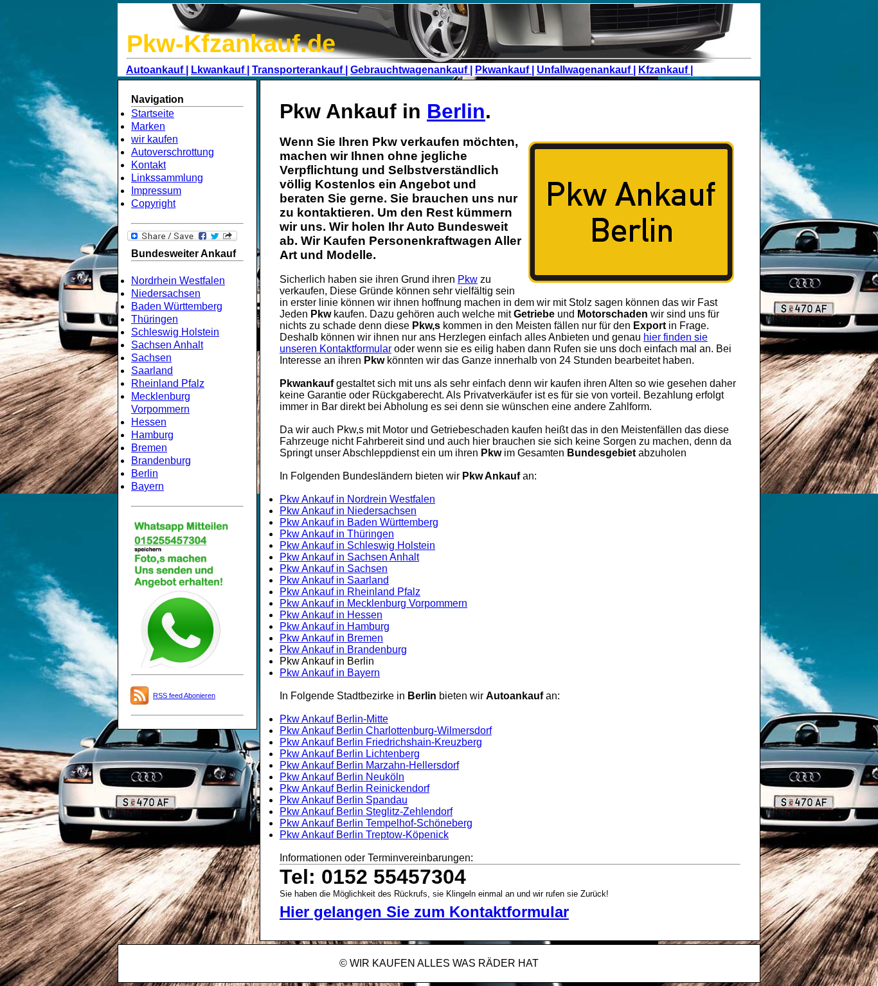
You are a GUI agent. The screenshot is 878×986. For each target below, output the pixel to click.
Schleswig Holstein (175, 332)
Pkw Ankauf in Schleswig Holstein (357, 545)
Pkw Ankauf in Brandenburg (343, 649)
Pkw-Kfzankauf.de (231, 43)
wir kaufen (154, 139)
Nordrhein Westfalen (178, 280)
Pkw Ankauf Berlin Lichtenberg (350, 753)
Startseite (152, 113)
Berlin (144, 473)
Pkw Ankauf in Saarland (334, 580)
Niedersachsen (166, 293)
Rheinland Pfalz (167, 383)
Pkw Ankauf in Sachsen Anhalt (349, 556)
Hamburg (152, 434)
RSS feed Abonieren (184, 695)
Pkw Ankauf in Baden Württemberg (359, 522)
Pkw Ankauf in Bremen (331, 637)
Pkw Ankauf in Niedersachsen (348, 510)
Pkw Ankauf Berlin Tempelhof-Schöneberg (376, 823)
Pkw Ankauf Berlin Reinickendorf (354, 788)
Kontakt (148, 164)
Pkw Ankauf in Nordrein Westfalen (357, 499)
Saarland (152, 370)
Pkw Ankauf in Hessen (331, 614)
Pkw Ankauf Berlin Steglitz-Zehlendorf (366, 811)
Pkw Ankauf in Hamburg (335, 626)
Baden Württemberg (176, 306)
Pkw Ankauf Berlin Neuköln (342, 776)
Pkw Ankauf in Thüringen (337, 533)
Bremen (149, 447)
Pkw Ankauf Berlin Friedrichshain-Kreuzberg (381, 742)
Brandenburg (161, 460)
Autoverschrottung (172, 152)
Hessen (148, 422)
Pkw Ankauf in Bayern (330, 672)
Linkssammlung (167, 177)
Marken (148, 126)
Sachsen (151, 357)
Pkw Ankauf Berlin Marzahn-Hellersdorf (369, 765)
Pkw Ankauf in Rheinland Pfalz (350, 591)
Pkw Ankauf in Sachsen (334, 568)
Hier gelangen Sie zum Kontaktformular (424, 911)
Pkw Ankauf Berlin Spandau (344, 799)
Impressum (156, 190)
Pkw (468, 279)
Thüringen (154, 319)
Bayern (147, 486)
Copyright (153, 203)
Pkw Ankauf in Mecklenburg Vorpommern (373, 603)
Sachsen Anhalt (167, 344)
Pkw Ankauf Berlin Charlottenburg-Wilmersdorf (386, 730)
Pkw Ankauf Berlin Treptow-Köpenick (364, 834)
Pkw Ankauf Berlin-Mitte (334, 718)
